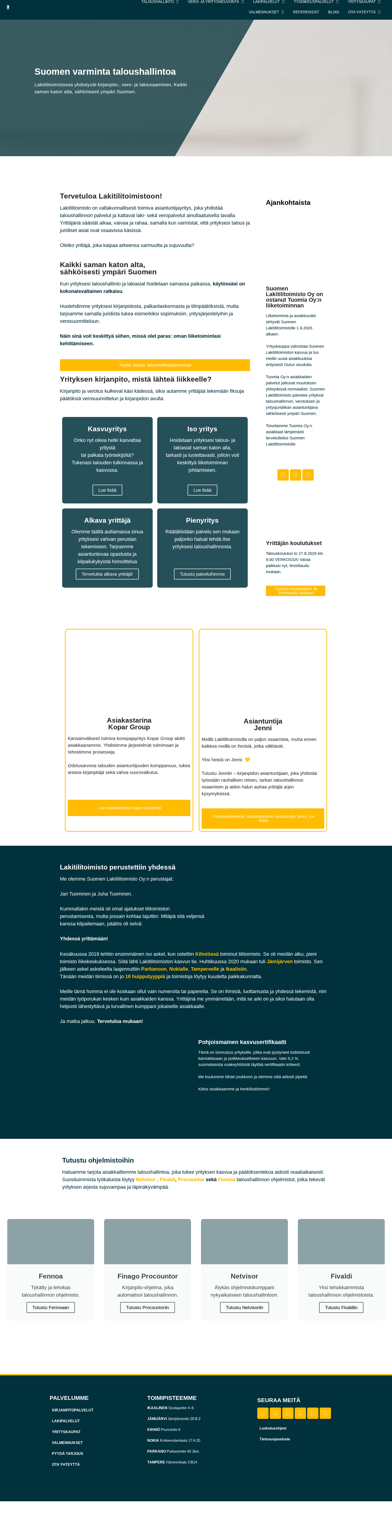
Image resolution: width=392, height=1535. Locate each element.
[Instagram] (308, 475)
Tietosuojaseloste (275, 1439)
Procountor (191, 1179)
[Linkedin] (275, 1413)
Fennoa (226, 1179)
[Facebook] (283, 475)
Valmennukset (264, 12)
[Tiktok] (295, 475)
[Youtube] (300, 1413)
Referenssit (306, 12)
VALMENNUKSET (67, 1443)
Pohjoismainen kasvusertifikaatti (242, 1042)
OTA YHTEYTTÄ (66, 1464)
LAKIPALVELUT (66, 1421)
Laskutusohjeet (273, 1428)
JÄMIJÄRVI (157, 1419)
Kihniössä (207, 954)
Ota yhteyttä (362, 12)
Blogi (333, 12)
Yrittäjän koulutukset (294, 543)
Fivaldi (167, 1179)
